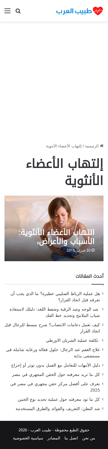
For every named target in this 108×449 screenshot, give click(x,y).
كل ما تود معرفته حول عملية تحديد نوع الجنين (59, 399)
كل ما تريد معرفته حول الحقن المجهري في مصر (56, 374)
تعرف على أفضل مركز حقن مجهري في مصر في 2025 (55, 387)
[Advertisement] (54, 84)
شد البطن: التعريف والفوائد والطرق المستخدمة (58, 408)
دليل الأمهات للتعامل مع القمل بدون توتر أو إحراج (55, 365)
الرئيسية (92, 146)
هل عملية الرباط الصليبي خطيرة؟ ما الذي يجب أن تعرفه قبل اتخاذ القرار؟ (55, 297)
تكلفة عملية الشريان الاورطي (73, 340)
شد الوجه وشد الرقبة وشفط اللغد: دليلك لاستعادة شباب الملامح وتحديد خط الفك (55, 312)
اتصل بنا (71, 438)
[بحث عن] (18, 13)
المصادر (53, 438)
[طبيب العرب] (80, 10)
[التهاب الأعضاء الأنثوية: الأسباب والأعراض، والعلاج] (53, 228)
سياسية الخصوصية (28, 438)
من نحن (88, 438)
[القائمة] (7, 13)
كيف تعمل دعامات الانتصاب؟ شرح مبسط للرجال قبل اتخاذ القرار (52, 328)
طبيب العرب (41, 430)
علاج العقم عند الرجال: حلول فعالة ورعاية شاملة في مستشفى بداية (53, 353)
